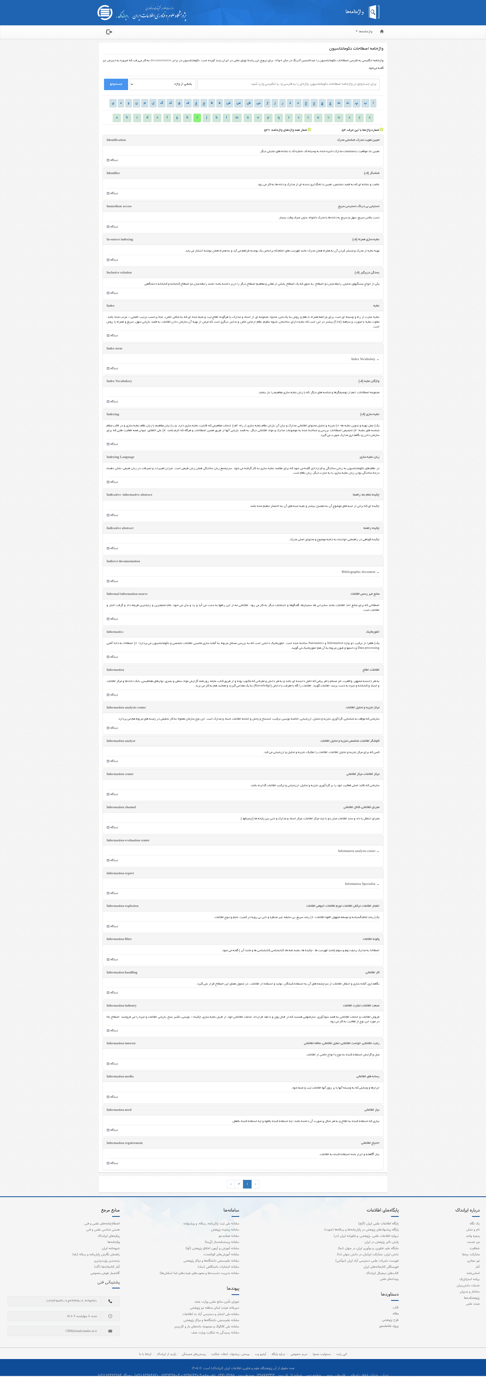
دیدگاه (114, 160)
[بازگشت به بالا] (476, 1363)
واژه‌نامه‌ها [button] (365, 32)
